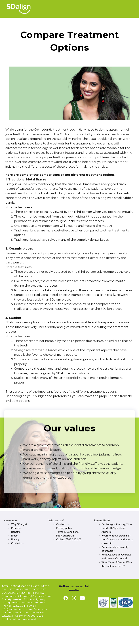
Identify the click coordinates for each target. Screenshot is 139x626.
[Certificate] (103, 602)
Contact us (17, 543)
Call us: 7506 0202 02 (68, 539)
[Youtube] (82, 598)
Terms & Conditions (67, 531)
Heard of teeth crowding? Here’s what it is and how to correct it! (117, 539)
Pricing (15, 539)
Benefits (15, 531)
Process (15, 528)
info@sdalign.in (65, 535)
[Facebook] (65, 598)
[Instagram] (74, 598)
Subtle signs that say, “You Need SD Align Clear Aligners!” (117, 528)
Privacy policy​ (64, 528)
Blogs (14, 535)
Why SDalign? (19, 524)
